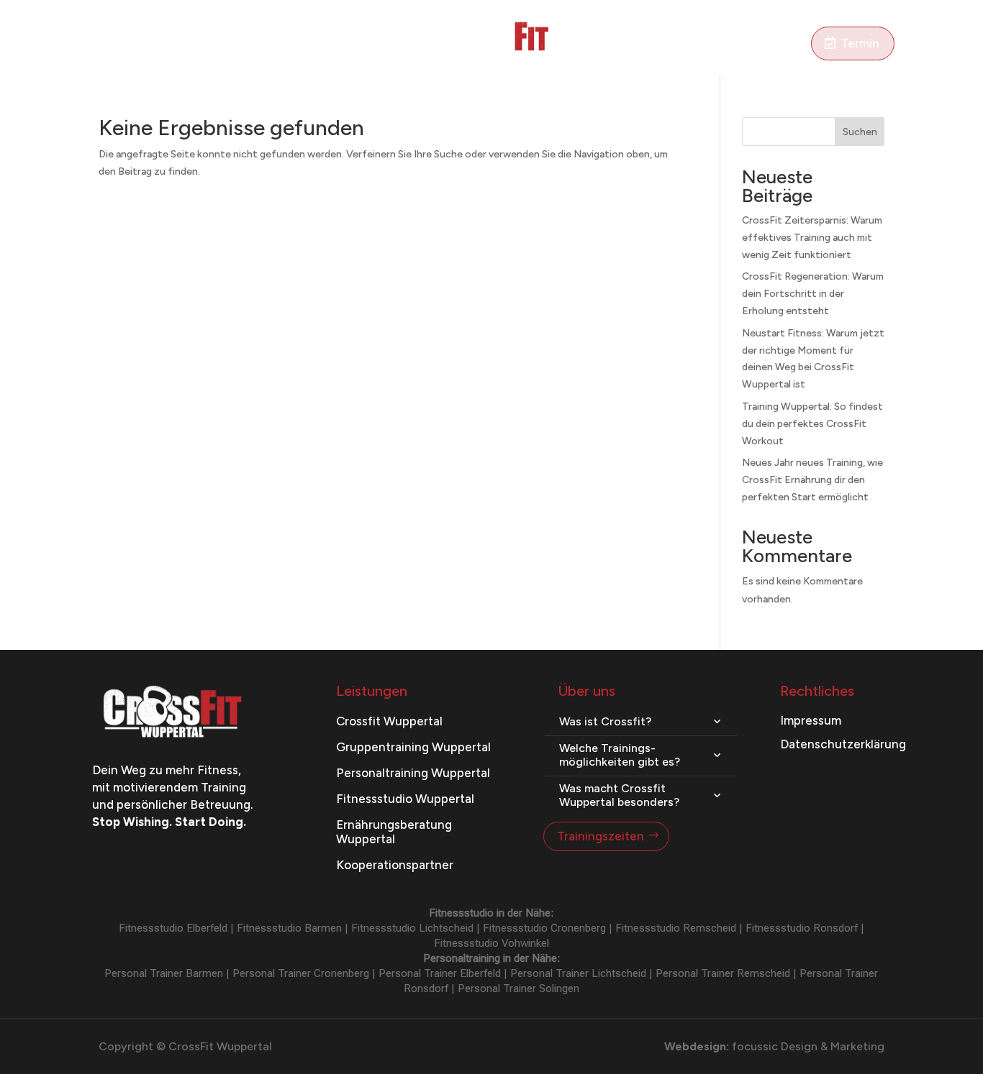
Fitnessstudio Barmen (289, 928)
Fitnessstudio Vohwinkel (491, 943)
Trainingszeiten (600, 836)
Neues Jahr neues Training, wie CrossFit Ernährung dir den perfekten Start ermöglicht (812, 479)
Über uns (724, 44)
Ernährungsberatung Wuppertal (394, 831)
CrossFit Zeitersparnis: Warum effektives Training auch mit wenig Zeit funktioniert (812, 237)
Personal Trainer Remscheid (723, 973)
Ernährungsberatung (240, 44)
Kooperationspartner (394, 865)
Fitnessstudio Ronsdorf (802, 928)
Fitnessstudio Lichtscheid (412, 928)
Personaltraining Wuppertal (413, 773)
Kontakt (783, 44)
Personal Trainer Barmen (163, 973)
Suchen (860, 132)
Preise (327, 44)
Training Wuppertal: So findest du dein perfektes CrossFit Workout (812, 423)
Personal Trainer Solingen (518, 988)
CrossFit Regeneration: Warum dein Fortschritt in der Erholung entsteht (813, 293)
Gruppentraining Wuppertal (413, 747)
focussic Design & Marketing (808, 1046)
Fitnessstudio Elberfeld (173, 928)
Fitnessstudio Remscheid (675, 928)
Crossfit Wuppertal (389, 721)
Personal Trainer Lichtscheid (578, 973)
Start (84, 44)
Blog (621, 44)
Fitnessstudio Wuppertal (405, 798)
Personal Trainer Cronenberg (300, 973)
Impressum (810, 720)
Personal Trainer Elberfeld (440, 973)
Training (132, 44)
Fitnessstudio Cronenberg (544, 928)
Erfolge (666, 44)
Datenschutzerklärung (843, 744)
